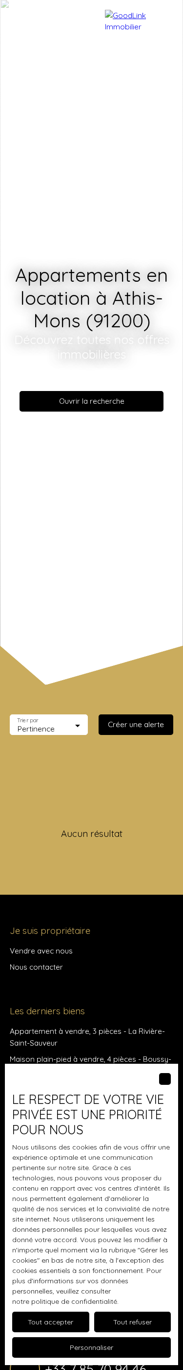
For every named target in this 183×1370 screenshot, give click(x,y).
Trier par (27, 720)
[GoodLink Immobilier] (139, 19)
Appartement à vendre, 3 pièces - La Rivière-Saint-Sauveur (87, 1036)
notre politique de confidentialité (64, 1301)
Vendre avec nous (41, 950)
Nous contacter (36, 967)
